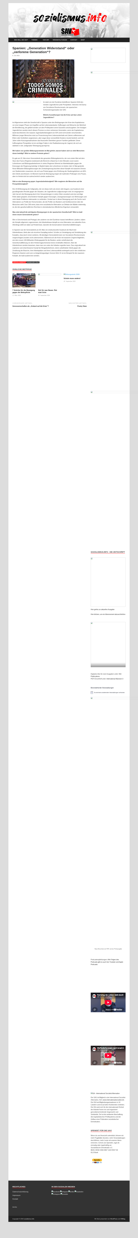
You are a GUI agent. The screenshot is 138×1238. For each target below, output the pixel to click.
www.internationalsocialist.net (113, 1100)
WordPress (113, 1219)
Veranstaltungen (60, 40)
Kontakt (73, 40)
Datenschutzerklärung (20, 1192)
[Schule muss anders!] (72, 275)
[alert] (108, 692)
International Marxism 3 (115, 679)
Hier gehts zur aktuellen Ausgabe (102, 609)
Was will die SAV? (21, 40)
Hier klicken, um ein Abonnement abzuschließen (108, 614)
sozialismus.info (29, 1219)
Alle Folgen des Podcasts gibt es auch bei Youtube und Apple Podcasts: (107, 962)
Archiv (14, 1207)
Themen (34, 40)
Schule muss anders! (72, 278)
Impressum (16, 1195)
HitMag (123, 1219)
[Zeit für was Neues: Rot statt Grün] (49, 281)
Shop (83, 40)
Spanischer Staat (33, 262)
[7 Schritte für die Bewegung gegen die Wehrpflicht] (23, 281)
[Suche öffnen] (124, 40)
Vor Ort (46, 40)
